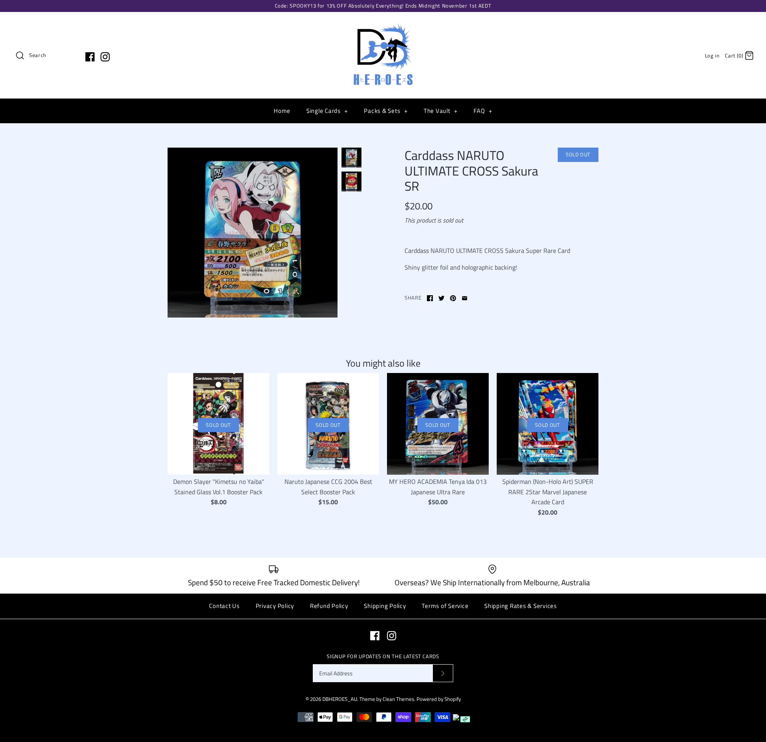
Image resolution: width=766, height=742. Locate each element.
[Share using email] (465, 298)
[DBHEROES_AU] (383, 25)
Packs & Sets (385, 110)
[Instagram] (105, 56)
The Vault (441, 110)
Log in (712, 55)
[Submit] (443, 673)
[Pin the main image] (453, 298)
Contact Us (224, 605)
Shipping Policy (385, 605)
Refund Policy (329, 605)
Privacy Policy (275, 605)
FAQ (483, 110)
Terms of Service (445, 605)
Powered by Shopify (439, 699)
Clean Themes (398, 699)
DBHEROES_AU (339, 699)
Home (282, 110)
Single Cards (327, 110)
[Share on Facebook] (430, 298)
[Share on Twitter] (441, 298)
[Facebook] (90, 56)
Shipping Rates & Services (520, 605)
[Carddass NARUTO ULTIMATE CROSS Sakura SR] (253, 233)
